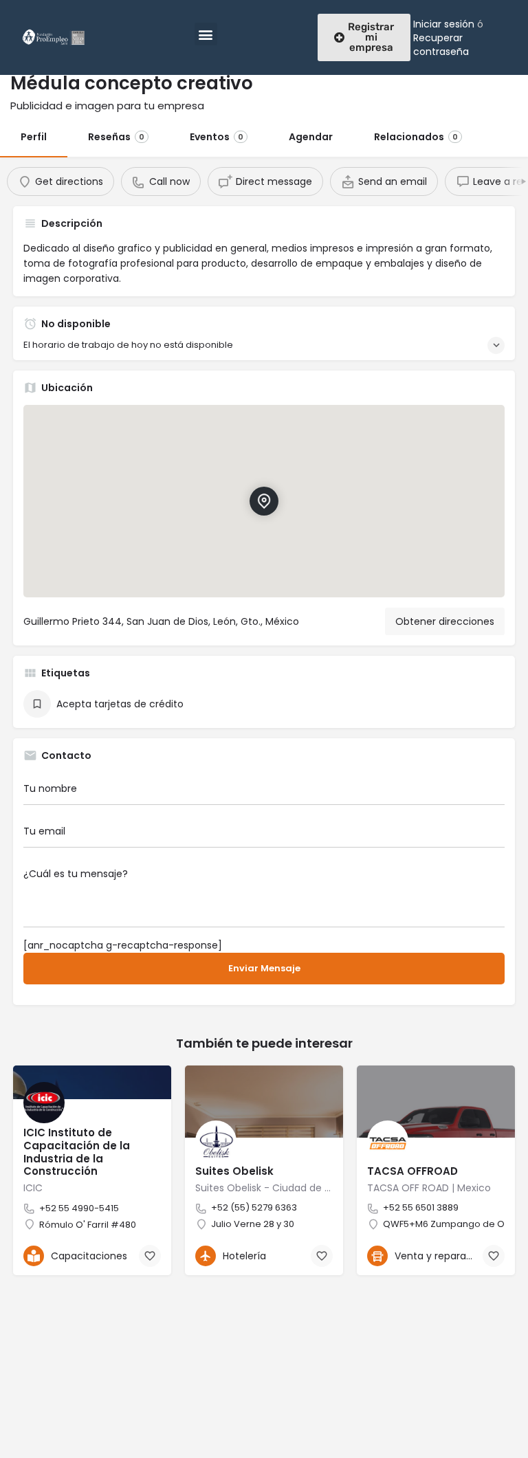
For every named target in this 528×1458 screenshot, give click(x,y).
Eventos (216, 137)
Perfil (34, 137)
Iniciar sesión (443, 24)
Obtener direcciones (444, 621)
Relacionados (416, 137)
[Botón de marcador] (150, 1256)
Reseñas (116, 137)
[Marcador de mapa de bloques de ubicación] (264, 501)
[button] (206, 34)
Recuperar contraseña (441, 44)
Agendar (311, 137)
